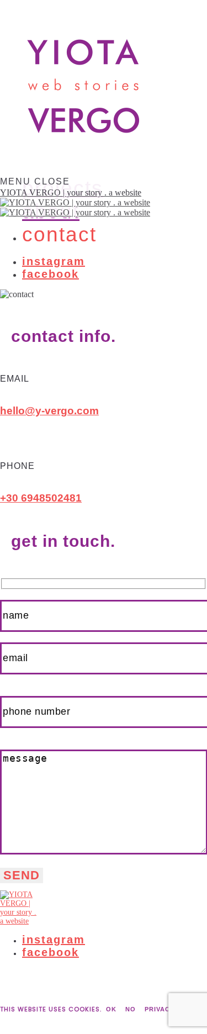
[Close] (3, 1021)
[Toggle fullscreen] (21, 1021)
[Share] (12, 1021)
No (130, 1009)
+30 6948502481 (41, 498)
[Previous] (3, 1031)
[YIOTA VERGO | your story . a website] (103, 908)
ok (111, 1009)
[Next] (12, 1031)
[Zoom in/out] (29, 1021)
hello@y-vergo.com (49, 410)
